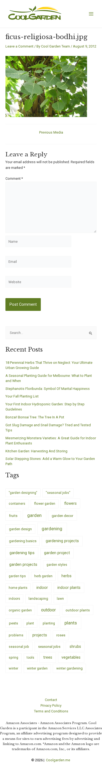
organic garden (20, 610)
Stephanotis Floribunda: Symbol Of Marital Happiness (47, 389)
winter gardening (69, 668)
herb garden (43, 576)
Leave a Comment (19, 46)
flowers (70, 503)
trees (47, 657)
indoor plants (69, 587)
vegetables (71, 657)
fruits (13, 516)
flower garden (44, 503)
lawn (60, 599)
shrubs (75, 646)
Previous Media (51, 132)
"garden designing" (23, 493)
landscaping (38, 598)
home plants (18, 588)
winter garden (37, 668)
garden (34, 515)
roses (60, 635)
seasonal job (19, 647)
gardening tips (22, 552)
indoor (42, 587)
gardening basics (22, 541)
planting (49, 623)
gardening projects (62, 540)
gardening (52, 528)
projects (39, 635)
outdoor (48, 609)
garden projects (23, 564)
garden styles (57, 565)
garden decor (62, 515)
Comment (14, 178)
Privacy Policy (51, 705)
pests (13, 623)
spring (13, 657)
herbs (66, 576)
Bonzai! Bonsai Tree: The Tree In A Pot (34, 417)
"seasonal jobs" (58, 493)
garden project (57, 552)
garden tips (17, 576)
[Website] (38, 283)
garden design (20, 529)
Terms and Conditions (51, 711)
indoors (14, 599)
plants (70, 623)
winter (13, 668)
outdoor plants (78, 610)
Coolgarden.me (58, 760)
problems (16, 635)
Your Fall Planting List (22, 396)
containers (17, 503)
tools (30, 657)
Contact (51, 700)
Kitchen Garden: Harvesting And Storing (36, 451)
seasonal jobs (49, 646)
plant (30, 623)
